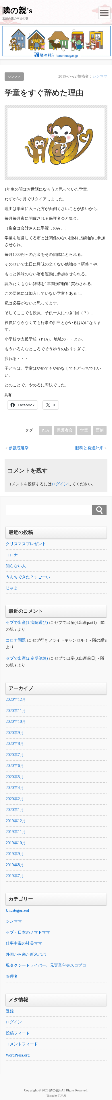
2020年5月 (15, 777)
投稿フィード (18, 1033)
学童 (84, 430)
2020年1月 (15, 810)
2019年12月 (16, 821)
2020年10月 (16, 721)
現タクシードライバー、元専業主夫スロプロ (46, 965)
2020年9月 (15, 733)
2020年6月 (15, 765)
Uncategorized (17, 910)
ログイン (60, 484)
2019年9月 (15, 854)
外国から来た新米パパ (26, 954)
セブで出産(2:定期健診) (27, 658)
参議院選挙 (19, 448)
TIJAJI (62, 1095)
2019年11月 (16, 832)
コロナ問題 (16, 640)
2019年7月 (15, 876)
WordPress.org (18, 1055)
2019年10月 (16, 843)
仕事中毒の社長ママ (24, 943)
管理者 (12, 976)
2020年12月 (16, 699)
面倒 (100, 430)
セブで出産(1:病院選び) (27, 622)
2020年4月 (15, 788)
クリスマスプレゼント (26, 544)
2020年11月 (16, 711)
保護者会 (65, 430)
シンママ (14, 76)
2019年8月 (15, 865)
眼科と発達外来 (89, 448)
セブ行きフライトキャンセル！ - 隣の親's (69, 640)
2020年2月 (15, 799)
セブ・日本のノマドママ (28, 932)
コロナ (12, 555)
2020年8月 (15, 743)
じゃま (12, 588)
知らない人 (16, 566)
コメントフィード (22, 1044)
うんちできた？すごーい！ (30, 577)
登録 (10, 1011)
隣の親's (17, 10)
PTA (45, 430)
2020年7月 (15, 755)
